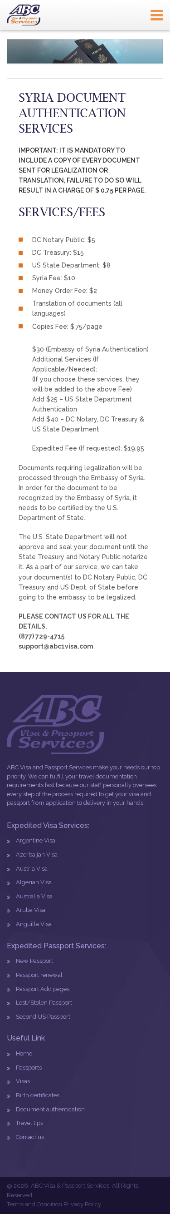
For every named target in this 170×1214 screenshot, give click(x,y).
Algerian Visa (34, 882)
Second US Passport (43, 1016)
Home (24, 1053)
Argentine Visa (35, 840)
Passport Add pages (42, 989)
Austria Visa (32, 868)
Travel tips (29, 1123)
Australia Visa (34, 896)
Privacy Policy (82, 1204)
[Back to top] (143, 1187)
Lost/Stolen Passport (44, 1002)
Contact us (30, 1137)
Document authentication (50, 1109)
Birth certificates (37, 1095)
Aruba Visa (30, 910)
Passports (29, 1067)
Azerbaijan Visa (37, 854)
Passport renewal (39, 974)
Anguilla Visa (34, 924)
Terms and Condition (34, 1204)
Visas (23, 1081)
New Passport (34, 960)
